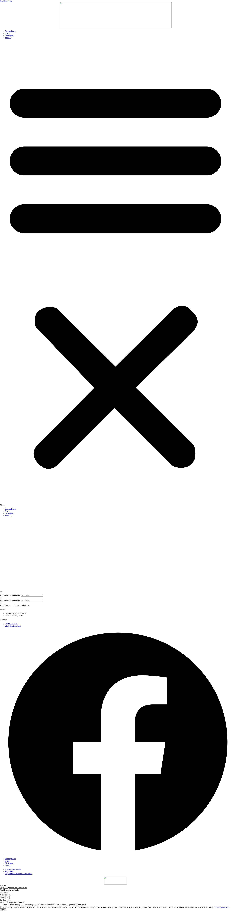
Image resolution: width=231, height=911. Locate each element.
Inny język (82, 905)
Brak (5, 905)
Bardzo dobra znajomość (65, 905)
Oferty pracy (9, 35)
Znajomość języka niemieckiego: (12, 902)
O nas (7, 33)
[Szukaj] (1, 598)
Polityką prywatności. (222, 907)
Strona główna (10, 31)
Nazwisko (4, 895)
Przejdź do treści (6, 1)
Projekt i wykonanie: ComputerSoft (13, 888)
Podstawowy (15, 905)
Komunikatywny (30, 905)
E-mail (3, 897)
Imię (2, 892)
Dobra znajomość (46, 905)
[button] (115, 273)
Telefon (3, 900)
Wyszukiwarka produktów (10, 595)
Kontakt (8, 38)
